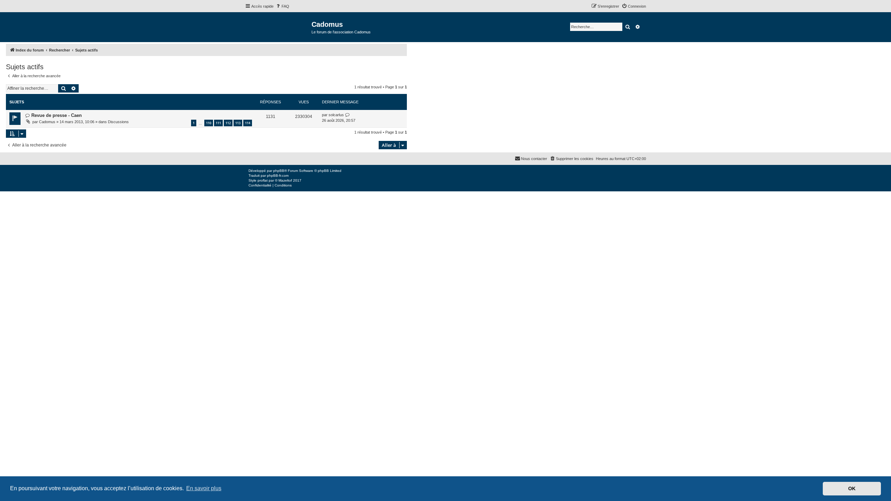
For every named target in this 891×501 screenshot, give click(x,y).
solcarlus (336, 115)
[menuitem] (282, 6)
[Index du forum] (278, 26)
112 (228, 123)
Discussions (118, 122)
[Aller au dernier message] (347, 115)
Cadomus (47, 122)
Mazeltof (285, 180)
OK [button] (851, 488)
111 (218, 123)
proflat (263, 180)
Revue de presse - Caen (56, 115)
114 (247, 123)
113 (238, 123)
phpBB (278, 171)
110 (208, 123)
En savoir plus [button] (203, 488)
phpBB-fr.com (278, 175)
